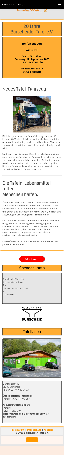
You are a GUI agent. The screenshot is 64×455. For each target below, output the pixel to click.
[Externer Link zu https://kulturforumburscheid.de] (32, 319)
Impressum (18, 429)
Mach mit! (32, 259)
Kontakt (48, 429)
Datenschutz (34, 429)
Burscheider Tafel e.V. (13, 4)
